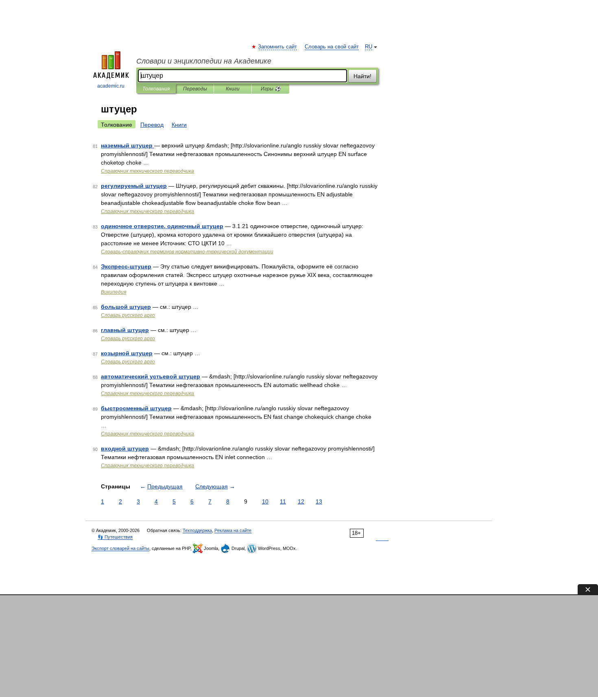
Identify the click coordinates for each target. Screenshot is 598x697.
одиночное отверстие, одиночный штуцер (162, 226)
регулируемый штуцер (134, 185)
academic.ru (110, 86)
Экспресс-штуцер (126, 266)
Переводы (195, 89)
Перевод (152, 124)
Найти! (362, 76)
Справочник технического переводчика (147, 171)
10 (265, 501)
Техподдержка (197, 530)
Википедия (113, 292)
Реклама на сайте (232, 530)
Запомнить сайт (278, 47)
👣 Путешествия (115, 536)
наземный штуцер (127, 145)
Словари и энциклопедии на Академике (203, 61)
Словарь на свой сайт (332, 47)
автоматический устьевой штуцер (150, 376)
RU (368, 47)
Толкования (156, 89)
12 (301, 501)
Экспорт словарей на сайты (120, 548)
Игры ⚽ (271, 89)
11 (283, 501)
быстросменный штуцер (136, 408)
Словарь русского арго (128, 315)
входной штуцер (125, 448)
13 (319, 501)
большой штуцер (126, 306)
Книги (233, 89)
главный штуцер (125, 330)
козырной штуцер (127, 353)
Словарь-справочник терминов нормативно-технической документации (187, 252)
